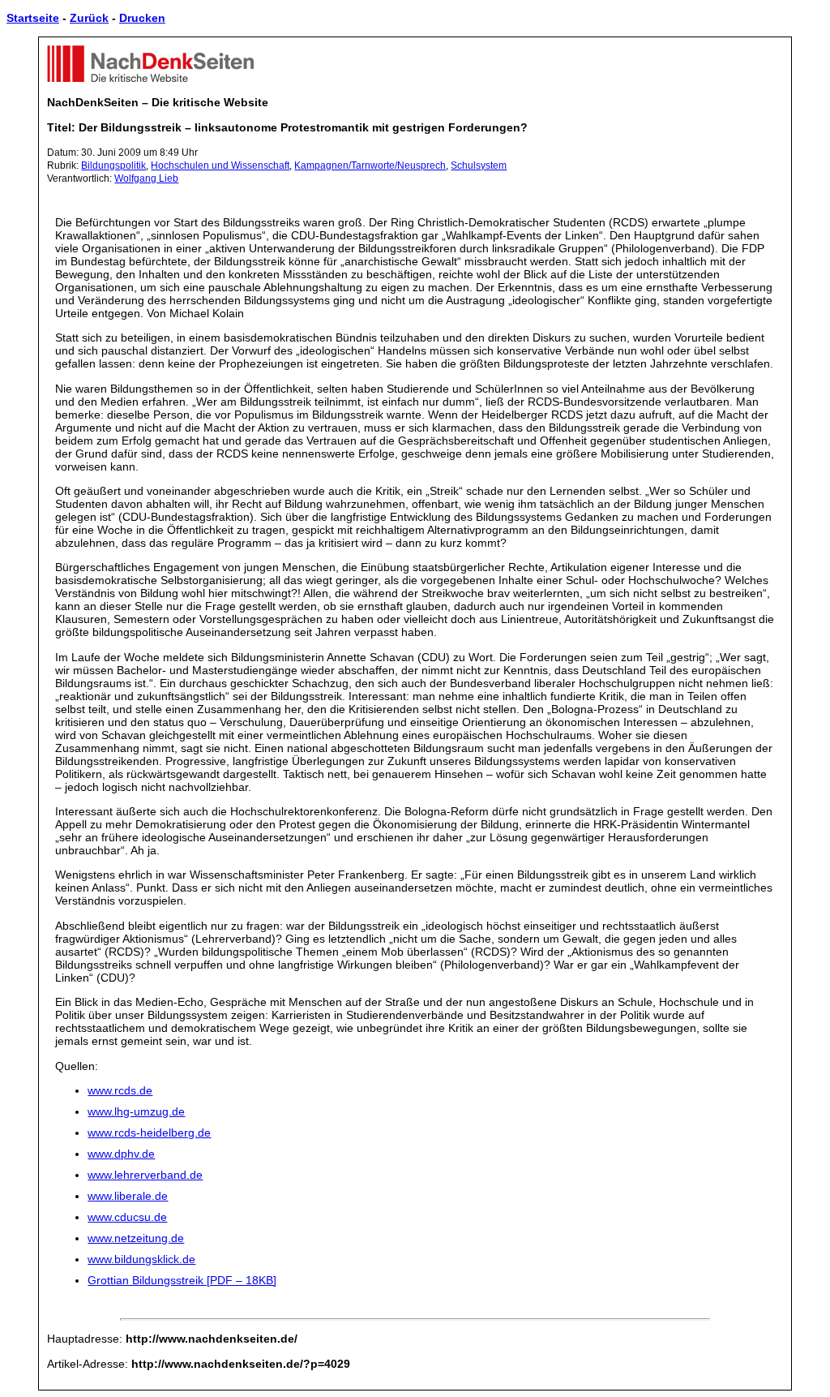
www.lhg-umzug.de (136, 1111)
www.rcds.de (120, 1090)
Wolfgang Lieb (146, 178)
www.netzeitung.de (136, 1238)
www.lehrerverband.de (145, 1174)
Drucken (142, 17)
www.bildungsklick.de (141, 1259)
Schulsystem (479, 165)
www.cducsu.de (127, 1216)
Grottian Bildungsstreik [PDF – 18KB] (182, 1280)
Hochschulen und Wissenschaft (220, 165)
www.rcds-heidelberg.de (149, 1132)
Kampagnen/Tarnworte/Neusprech (370, 165)
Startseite (32, 17)
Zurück (89, 17)
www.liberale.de (128, 1195)
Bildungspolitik (113, 165)
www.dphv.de (121, 1153)
